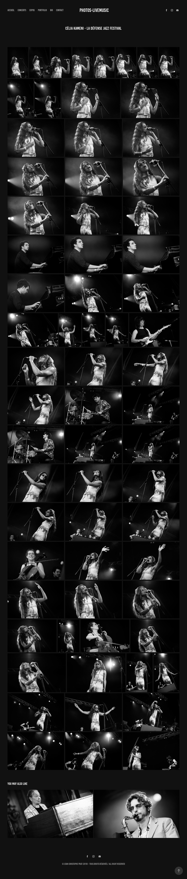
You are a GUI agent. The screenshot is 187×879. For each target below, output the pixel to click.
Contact (60, 10)
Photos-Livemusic (94, 10)
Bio (51, 10)
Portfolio (42, 10)
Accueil (11, 10)
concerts (22, 10)
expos (32, 10)
